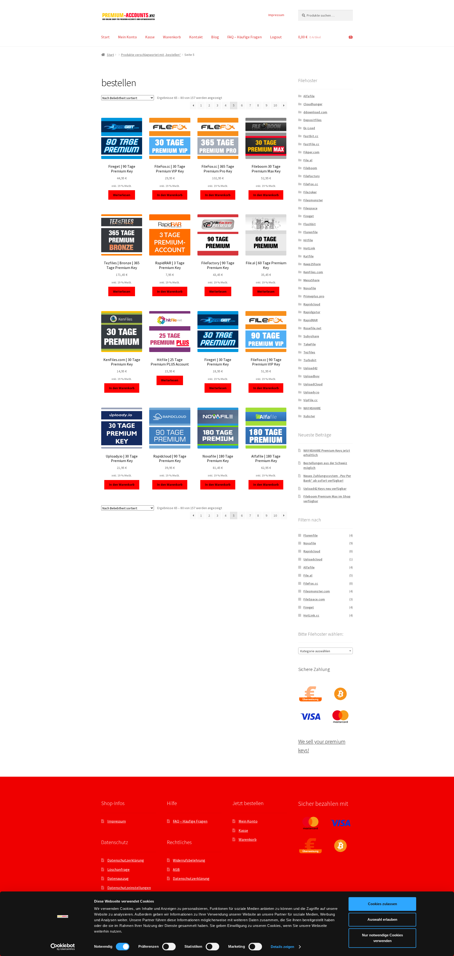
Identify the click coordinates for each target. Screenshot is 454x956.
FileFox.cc (310, 184)
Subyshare (311, 336)
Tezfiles (309, 352)
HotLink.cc (311, 615)
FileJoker (310, 192)
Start (105, 37)
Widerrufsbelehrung (189, 860)
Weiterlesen (121, 195)
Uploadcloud (312, 559)
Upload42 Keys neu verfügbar (324, 488)
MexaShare (311, 280)
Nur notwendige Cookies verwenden (382, 938)
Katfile (308, 256)
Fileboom (310, 168)
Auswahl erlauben (382, 919)
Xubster (309, 416)
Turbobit (309, 360)
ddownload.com (315, 112)
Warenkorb (172, 37)
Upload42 (310, 368)
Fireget (308, 216)
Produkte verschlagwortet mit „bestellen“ (151, 55)
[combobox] (325, 651)
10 (275, 105)
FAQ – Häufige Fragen (244, 37)
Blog (215, 37)
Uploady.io (311, 392)
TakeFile (309, 344)
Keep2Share (312, 264)
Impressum (276, 15)
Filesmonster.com (316, 591)
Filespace (310, 208)
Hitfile (308, 240)
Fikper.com (311, 152)
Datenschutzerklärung (125, 860)
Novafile (309, 288)
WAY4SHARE (312, 408)
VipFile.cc (310, 400)
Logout (276, 37)
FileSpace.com (314, 599)
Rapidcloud (311, 304)
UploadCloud (313, 384)
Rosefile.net (312, 328)
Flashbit (309, 224)
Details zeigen (282, 947)
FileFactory (311, 176)
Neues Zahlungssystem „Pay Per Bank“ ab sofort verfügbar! (327, 478)
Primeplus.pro (313, 296)
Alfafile (308, 96)
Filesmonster (313, 200)
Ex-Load (309, 128)
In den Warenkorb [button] (170, 195)
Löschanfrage (118, 869)
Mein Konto (127, 37)
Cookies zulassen (382, 904)
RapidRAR (310, 320)
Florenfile (310, 232)
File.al (307, 160)
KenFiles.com (313, 272)
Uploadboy (311, 376)
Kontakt (196, 37)
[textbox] (325, 651)
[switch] (169, 946)
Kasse (150, 37)
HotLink (309, 248)
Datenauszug (118, 878)
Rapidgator (311, 312)
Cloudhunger (312, 104)
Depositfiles (312, 120)
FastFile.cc (311, 144)
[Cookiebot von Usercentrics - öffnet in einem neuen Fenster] (62, 946)
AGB (176, 869)
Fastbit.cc (310, 136)
